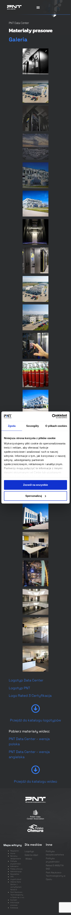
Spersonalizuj (33, 495)
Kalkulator (14, 866)
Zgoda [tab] (12, 425)
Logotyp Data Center (26, 680)
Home (12, 853)
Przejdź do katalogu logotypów (35, 720)
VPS (11, 877)
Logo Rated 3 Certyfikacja (30, 695)
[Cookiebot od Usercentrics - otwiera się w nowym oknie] (52, 416)
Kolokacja (14, 908)
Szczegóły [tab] (32, 425)
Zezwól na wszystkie (35, 484)
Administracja (16, 871)
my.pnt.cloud (15, 879)
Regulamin (14, 851)
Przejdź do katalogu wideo (35, 781)
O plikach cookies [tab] (56, 425)
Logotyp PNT (19, 688)
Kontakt (13, 900)
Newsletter (14, 874)
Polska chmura (16, 869)
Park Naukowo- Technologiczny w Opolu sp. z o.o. (17, 894)
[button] (38, 7)
